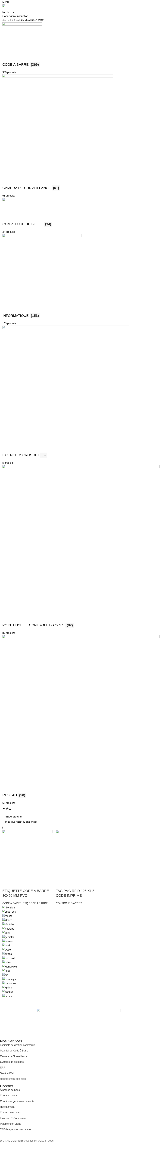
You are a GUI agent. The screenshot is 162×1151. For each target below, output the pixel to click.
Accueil (6, 20)
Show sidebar (13, 816)
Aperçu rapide (68, 884)
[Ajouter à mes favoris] (76, 884)
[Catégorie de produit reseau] (81, 413)
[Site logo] (16, 7)
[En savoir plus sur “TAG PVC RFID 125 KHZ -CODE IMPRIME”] (60, 884)
